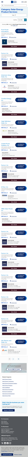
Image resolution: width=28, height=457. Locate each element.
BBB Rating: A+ (4, 59)
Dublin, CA (15, 25)
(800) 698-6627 (5, 219)
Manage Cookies (18, 454)
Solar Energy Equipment (7, 389)
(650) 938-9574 (5, 152)
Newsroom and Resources (7, 432)
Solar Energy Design (7, 379)
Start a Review (4, 422)
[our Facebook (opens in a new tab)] (8, 444)
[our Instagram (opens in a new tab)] (10, 444)
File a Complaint (5, 424)
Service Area (13, 37)
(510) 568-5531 (11, 85)
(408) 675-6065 (5, 108)
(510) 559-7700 (11, 350)
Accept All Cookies (7, 454)
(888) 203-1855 (11, 130)
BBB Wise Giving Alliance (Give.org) (9, 439)
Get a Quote (14, 46)
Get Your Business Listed (7, 429)
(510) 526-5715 (11, 195)
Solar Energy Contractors (8, 381)
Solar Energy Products (7, 385)
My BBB (25, 1)
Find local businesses (9, 5)
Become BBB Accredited (14, 369)
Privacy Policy (4, 451)
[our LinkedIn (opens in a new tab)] (5, 444)
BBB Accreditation (5, 430)
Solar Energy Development (8, 393)
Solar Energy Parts (6, 395)
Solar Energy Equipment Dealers (9, 383)
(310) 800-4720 (11, 41)
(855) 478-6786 (11, 62)
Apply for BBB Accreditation (7, 431)
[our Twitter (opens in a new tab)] (2, 444)
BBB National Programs (6, 440)
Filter (13, 15)
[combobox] (22, 20)
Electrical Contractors (7, 391)
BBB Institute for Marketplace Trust (9, 438)
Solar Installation (6, 387)
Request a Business (8, 410)
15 (19, 359)
